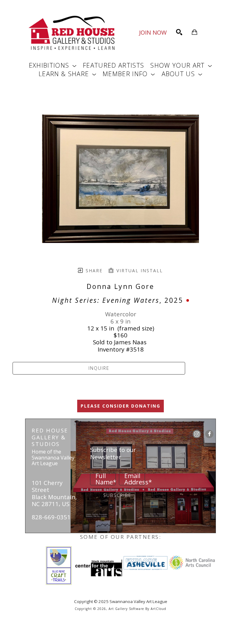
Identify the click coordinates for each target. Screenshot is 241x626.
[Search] (179, 32)
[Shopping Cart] (194, 32)
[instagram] (197, 434)
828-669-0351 (51, 517)
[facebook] (209, 434)
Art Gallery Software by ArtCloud (137, 608)
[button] (53, 65)
